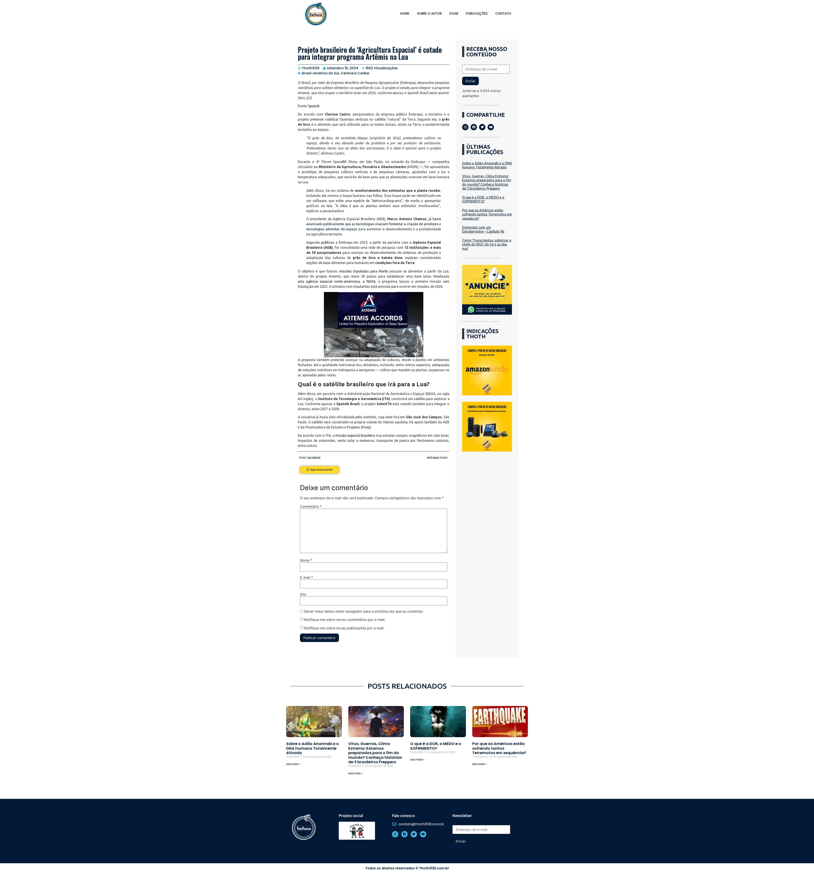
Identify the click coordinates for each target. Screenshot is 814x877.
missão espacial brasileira (355, 435)
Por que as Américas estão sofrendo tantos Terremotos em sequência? (487, 214)
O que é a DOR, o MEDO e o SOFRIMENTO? (483, 199)
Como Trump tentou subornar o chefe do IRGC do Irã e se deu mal (486, 244)
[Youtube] (491, 127)
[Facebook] (474, 127)
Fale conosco (403, 815)
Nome (306, 560)
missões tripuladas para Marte (363, 271)
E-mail (306, 577)
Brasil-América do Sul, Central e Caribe (335, 73)
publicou (327, 242)
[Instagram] (465, 127)
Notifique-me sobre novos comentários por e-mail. (344, 619)
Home (404, 13)
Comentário (311, 506)
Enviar (470, 81)
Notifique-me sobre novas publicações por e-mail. (344, 628)
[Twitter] (482, 127)
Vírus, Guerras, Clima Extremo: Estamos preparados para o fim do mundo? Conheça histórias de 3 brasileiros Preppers (486, 182)
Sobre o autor (429, 13)
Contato (503, 13)
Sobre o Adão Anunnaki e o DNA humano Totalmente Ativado (487, 165)
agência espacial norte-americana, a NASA (340, 281)
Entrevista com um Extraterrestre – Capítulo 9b (483, 229)
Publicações (477, 13)
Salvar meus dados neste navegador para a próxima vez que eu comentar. (363, 611)
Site (303, 594)
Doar (453, 13)
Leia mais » (293, 764)
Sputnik (313, 106)
